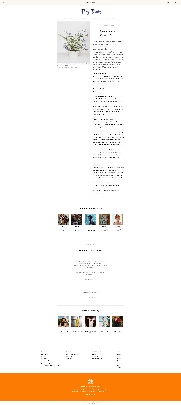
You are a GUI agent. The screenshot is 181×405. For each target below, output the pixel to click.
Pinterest (119, 360)
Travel (85, 17)
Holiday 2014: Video (90, 250)
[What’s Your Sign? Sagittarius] (117, 219)
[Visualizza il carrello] (178, 2)
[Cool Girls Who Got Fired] (63, 219)
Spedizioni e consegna (46, 363)
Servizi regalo (69, 356)
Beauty (71, 17)
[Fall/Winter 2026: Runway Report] (117, 321)
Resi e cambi (44, 358)
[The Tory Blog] (90, 12)
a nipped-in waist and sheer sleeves (91, 263)
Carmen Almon (105, 47)
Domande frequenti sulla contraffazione (50, 365)
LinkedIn (119, 367)
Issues (60, 17)
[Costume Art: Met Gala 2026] (90, 321)
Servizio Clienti (44, 354)
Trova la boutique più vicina (72, 354)
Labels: (58, 67)
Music (101, 17)
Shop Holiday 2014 (90, 279)
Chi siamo (94, 354)
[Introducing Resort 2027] (76, 321)
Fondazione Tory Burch (97, 358)
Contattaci (43, 356)
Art (61, 67)
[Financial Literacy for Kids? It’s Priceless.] (104, 219)
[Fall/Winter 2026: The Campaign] (63, 321)
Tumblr (118, 363)
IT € (3, 2)
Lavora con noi (95, 356)
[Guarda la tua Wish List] (175, 2)
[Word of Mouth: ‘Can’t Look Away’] (76, 219)
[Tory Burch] (90, 2)
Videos (97, 292)
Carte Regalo (69, 358)
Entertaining (93, 17)
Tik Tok (119, 358)
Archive (113, 17)
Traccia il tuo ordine (45, 360)
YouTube (119, 365)
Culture (78, 17)
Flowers (76, 67)
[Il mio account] (172, 2)
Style (65, 17)
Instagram (119, 354)
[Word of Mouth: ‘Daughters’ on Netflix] (90, 219)
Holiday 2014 (89, 292)
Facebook (119, 356)
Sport (107, 17)
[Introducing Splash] (104, 321)
